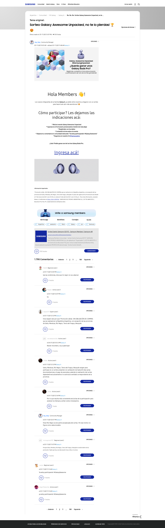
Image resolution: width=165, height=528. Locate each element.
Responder (87, 280)
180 (80, 260)
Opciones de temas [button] (127, 27)
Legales (87, 524)
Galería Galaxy (50, 4)
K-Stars (63, 4)
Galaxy (73, 224)
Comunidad (41, 4)
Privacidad (75, 524)
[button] (95, 41)
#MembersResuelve (73, 4)
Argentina (41, 224)
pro (82, 224)
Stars (58, 4)
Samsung (91, 224)
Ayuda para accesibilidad (37, 524)
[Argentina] (30, 4)
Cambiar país (100, 524)
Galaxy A (66, 45)
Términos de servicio (59, 524)
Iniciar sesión (128, 4)
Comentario (91, 251)
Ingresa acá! (66, 152)
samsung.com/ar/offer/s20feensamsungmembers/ (59, 235)
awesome (53, 224)
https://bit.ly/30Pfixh (53, 199)
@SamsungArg (75, 136)
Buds (63, 224)
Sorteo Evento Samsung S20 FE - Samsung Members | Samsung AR (70, 232)
